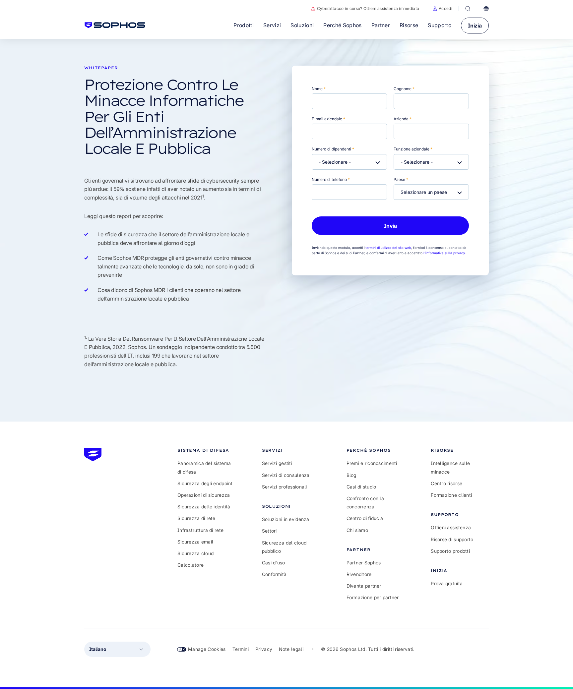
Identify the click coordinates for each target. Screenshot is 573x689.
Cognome (404, 88)
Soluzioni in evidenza (285, 519)
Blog (351, 475)
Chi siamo (357, 530)
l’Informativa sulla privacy (444, 253)
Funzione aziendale (413, 148)
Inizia (475, 25)
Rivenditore (359, 574)
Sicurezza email (195, 542)
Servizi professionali (284, 486)
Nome (319, 88)
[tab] (206, 450)
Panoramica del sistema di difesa (204, 467)
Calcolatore (190, 565)
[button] (442, 8)
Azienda (403, 118)
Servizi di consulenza (286, 475)
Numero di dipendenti (333, 148)
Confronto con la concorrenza (365, 502)
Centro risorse (446, 483)
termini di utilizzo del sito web (388, 248)
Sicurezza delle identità (203, 506)
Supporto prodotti (450, 551)
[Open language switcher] (486, 8)
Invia (390, 225)
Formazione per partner (373, 597)
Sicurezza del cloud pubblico (284, 547)
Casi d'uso (273, 562)
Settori (269, 531)
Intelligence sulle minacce (450, 467)
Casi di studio (361, 486)
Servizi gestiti (277, 463)
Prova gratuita (447, 583)
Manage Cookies (207, 649)
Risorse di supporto (452, 539)
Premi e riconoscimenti (372, 463)
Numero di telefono (331, 179)
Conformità (274, 574)
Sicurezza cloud (195, 553)
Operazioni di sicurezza (203, 495)
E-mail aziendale (328, 118)
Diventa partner (364, 586)
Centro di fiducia (365, 518)
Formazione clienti (451, 495)
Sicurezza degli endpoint (205, 483)
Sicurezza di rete (196, 518)
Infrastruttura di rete (200, 530)
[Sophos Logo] (115, 25)
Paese (401, 179)
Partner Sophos (364, 562)
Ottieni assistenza (451, 527)
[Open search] (468, 8)
